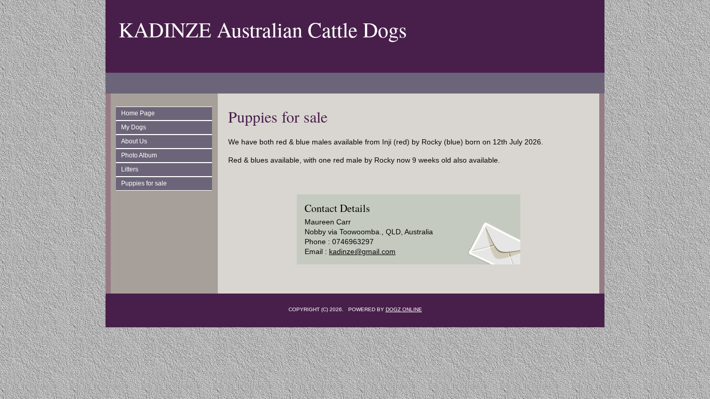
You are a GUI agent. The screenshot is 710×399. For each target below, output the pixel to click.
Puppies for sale (144, 183)
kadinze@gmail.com (362, 251)
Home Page (138, 113)
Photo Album (139, 155)
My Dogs (133, 127)
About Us (134, 141)
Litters (129, 169)
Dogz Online (404, 309)
